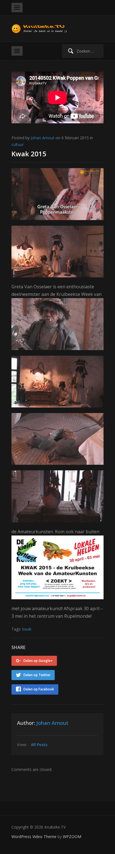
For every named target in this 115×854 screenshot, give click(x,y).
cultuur (17, 144)
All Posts (39, 744)
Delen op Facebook (38, 689)
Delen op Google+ (38, 660)
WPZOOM (72, 836)
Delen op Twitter (37, 675)
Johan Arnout (42, 137)
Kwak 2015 (28, 153)
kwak (27, 629)
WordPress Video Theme (33, 836)
